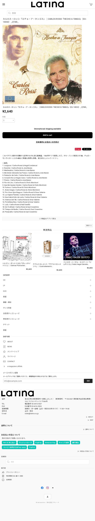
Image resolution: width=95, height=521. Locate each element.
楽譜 (4, 297)
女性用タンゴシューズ (11, 313)
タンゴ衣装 (7, 308)
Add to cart (47, 135)
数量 (4, 117)
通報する (89, 225)
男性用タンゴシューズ (11, 319)
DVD (4, 291)
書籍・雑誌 (7, 302)
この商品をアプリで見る (47, 219)
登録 (88, 381)
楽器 (4, 330)
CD (4, 280)
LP (4, 285)
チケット (6, 324)
